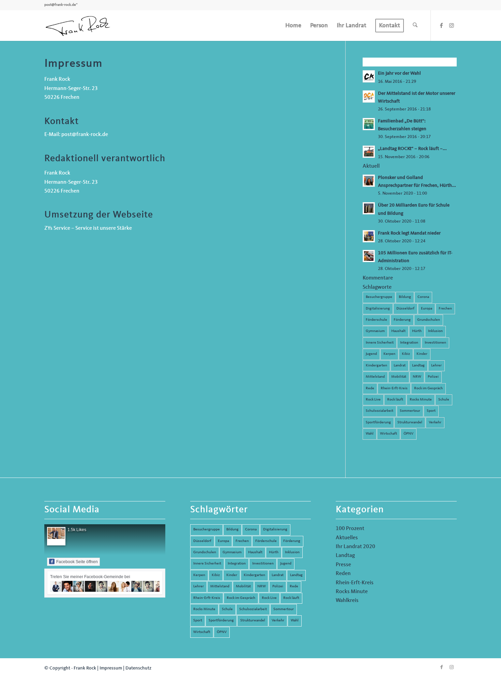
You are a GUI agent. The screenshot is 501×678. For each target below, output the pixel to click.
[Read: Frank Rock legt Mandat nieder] (369, 236)
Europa (426, 309)
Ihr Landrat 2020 (355, 546)
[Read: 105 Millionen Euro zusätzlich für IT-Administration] (369, 256)
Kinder (421, 354)
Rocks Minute (421, 400)
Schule (443, 400)
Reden (343, 573)
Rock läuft (395, 400)
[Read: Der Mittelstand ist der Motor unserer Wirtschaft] (369, 96)
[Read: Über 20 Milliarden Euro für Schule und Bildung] (369, 208)
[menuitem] (293, 25)
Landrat (400, 365)
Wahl (370, 434)
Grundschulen (428, 320)
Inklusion (435, 331)
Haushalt (398, 331)
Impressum (111, 668)
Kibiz (406, 354)
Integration (409, 343)
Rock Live (373, 400)
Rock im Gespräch (428, 388)
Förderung (402, 320)
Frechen (445, 309)
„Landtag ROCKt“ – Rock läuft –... (412, 149)
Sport (431, 411)
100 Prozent (350, 528)
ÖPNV (408, 434)
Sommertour (410, 411)
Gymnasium (375, 331)
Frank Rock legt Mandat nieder (409, 233)
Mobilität (398, 377)
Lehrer (436, 365)
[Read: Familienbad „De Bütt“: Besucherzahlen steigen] (369, 124)
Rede (370, 388)
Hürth (417, 331)
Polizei (433, 377)
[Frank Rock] (77, 25)
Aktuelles (347, 538)
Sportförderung (378, 422)
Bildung (405, 297)
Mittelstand (375, 377)
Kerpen (389, 354)
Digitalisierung (378, 309)
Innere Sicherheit (380, 343)
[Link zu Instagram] (451, 25)
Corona (423, 297)
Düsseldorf (405, 309)
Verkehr (435, 422)
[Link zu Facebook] (441, 25)
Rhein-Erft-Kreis (394, 388)
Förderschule (376, 320)
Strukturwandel (409, 422)
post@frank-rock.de (60, 5)
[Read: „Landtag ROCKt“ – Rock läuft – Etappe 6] (369, 152)
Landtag (418, 365)
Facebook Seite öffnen (77, 561)
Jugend (371, 354)
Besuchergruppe (379, 297)
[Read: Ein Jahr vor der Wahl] (369, 76)
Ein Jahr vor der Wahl (399, 73)
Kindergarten (376, 365)
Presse (343, 565)
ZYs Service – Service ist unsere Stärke (88, 228)
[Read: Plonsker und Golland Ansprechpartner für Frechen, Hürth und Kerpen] (369, 181)
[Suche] (415, 25)
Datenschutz (138, 668)
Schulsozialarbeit (379, 411)
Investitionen (435, 343)
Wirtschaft (388, 434)
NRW (417, 377)
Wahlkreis (347, 600)
